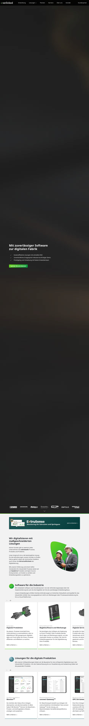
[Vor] (10, 600)
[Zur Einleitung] (44, 511)
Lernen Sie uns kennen (18, 266)
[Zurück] (7, 600)
